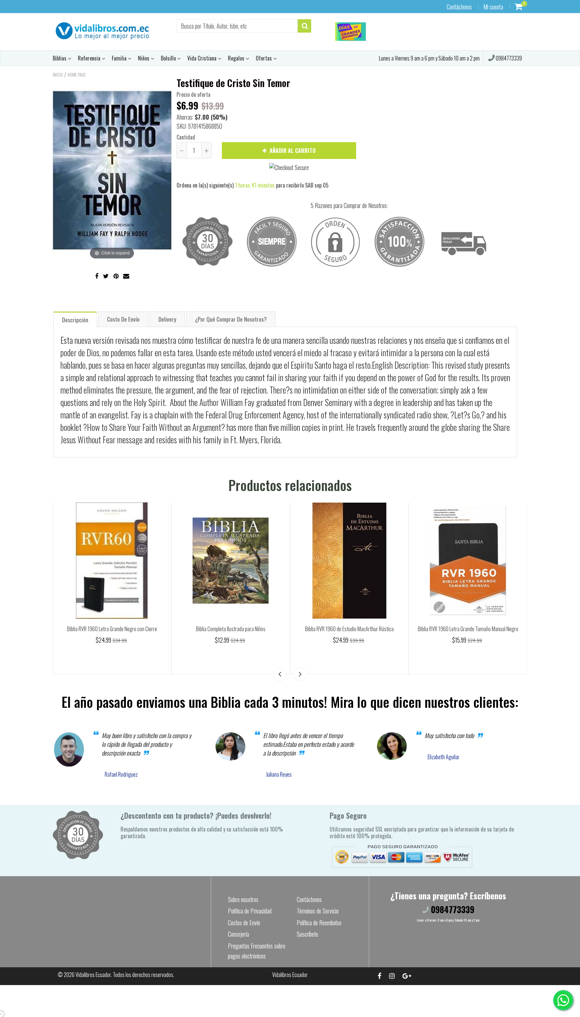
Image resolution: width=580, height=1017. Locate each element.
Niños (144, 58)
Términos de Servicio (318, 910)
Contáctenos (459, 6)
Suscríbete (307, 934)
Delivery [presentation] (167, 319)
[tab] (75, 319)
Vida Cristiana (202, 58)
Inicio (58, 74)
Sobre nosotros (243, 899)
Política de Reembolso (319, 922)
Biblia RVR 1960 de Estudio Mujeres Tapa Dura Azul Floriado (112, 629)
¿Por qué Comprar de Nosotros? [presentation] (231, 319)
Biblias (60, 58)
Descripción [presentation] (75, 320)
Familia (120, 58)
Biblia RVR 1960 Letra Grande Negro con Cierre (231, 629)
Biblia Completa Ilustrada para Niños (349, 629)
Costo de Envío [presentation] (123, 319)
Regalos (237, 58)
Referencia (90, 58)
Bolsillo (169, 58)
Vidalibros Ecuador (93, 975)
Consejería (238, 934)
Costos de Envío (244, 922)
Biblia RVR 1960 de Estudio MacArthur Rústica (468, 629)
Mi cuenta (493, 6)
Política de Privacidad (250, 910)
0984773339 (508, 58)
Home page (76, 74)
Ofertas (264, 58)
